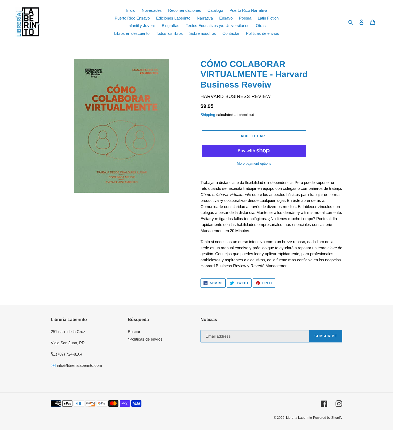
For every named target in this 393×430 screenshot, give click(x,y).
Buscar (134, 331)
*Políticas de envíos (145, 339)
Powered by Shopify (327, 418)
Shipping (208, 114)
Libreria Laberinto (299, 418)
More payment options (254, 163)
